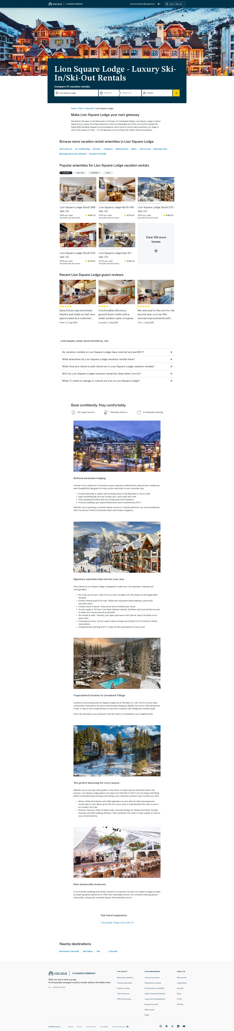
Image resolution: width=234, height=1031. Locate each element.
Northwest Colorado (69, 951)
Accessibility (104, 1026)
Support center (123, 988)
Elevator (97, 149)
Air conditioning (82, 149)
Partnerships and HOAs (155, 988)
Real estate (149, 1010)
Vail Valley (88, 951)
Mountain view (160, 149)
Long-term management (155, 999)
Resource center (151, 1004)
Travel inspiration (124, 983)
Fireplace (108, 149)
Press (179, 999)
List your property (152, 978)
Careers (180, 988)
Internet (94, 172)
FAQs (147, 1015)
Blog (179, 994)
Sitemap (70, 1026)
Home (74, 108)
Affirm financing (124, 999)
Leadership (181, 983)
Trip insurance (123, 994)
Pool (108, 172)
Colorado (89, 108)
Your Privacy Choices (118, 1026)
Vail (98, 951)
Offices (180, 1004)
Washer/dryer (122, 149)
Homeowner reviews (153, 983)
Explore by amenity (125, 978)
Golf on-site (145, 149)
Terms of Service (91, 1026)
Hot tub (80, 172)
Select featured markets (155, 994)
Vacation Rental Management (142, 4)
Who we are (181, 978)
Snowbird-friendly (97, 154)
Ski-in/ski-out (65, 149)
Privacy (79, 1026)
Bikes (134, 149)
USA (81, 108)
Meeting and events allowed (72, 154)
